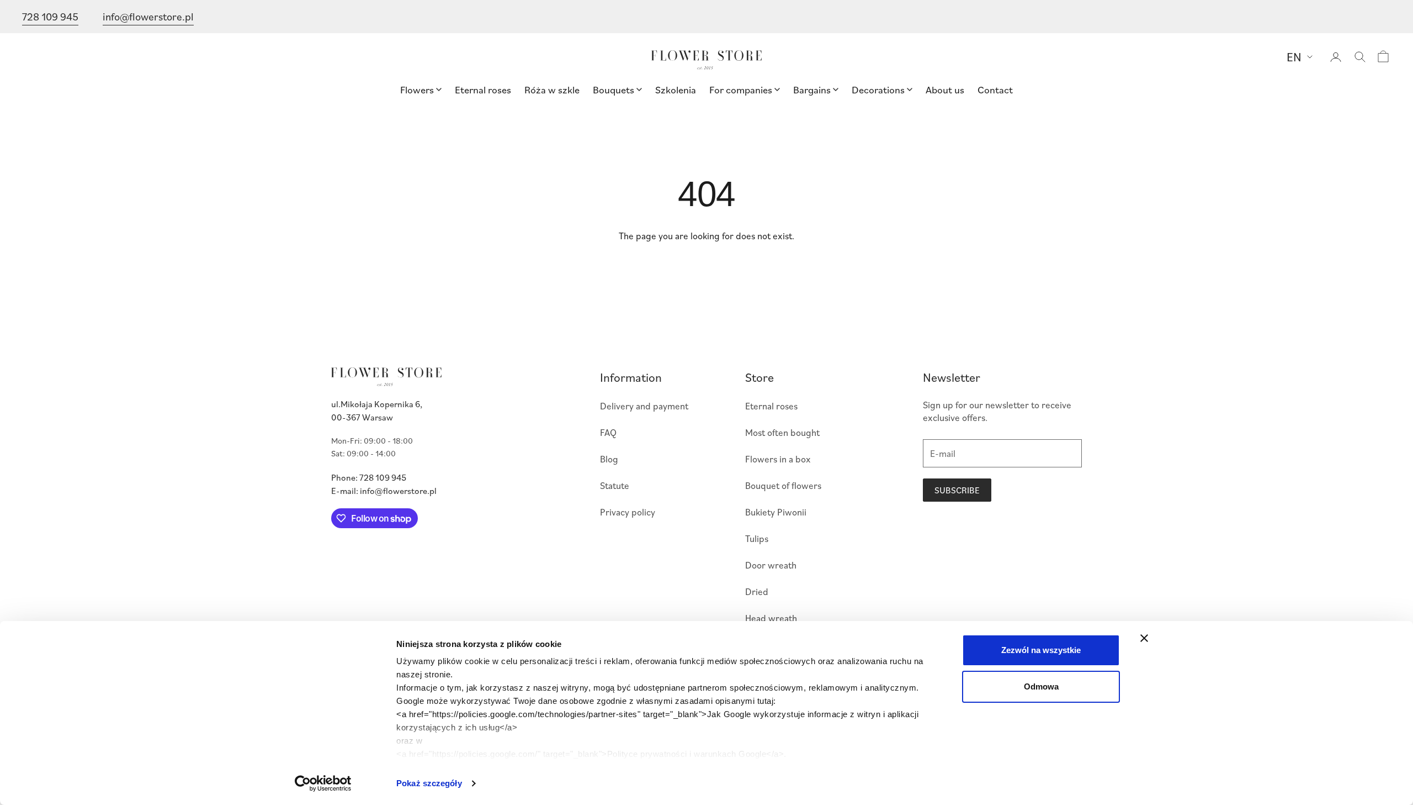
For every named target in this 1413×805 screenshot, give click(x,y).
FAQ (608, 432)
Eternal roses (483, 89)
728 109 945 (50, 16)
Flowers (417, 89)
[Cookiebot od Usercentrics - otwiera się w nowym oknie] (323, 783)
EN (1294, 56)
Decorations (878, 89)
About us (945, 89)
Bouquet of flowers (783, 485)
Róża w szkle (552, 89)
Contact (995, 89)
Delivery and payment (644, 406)
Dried (756, 591)
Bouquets (613, 89)
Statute (614, 485)
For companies (740, 89)
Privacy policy (627, 512)
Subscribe (957, 490)
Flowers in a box (778, 459)
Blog (609, 459)
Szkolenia (675, 89)
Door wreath (770, 565)
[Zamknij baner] (1144, 638)
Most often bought (782, 432)
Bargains (812, 89)
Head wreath (771, 618)
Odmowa (1041, 686)
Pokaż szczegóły (429, 783)
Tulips (756, 538)
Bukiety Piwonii (775, 512)
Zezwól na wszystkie (1041, 650)
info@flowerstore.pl (148, 16)
